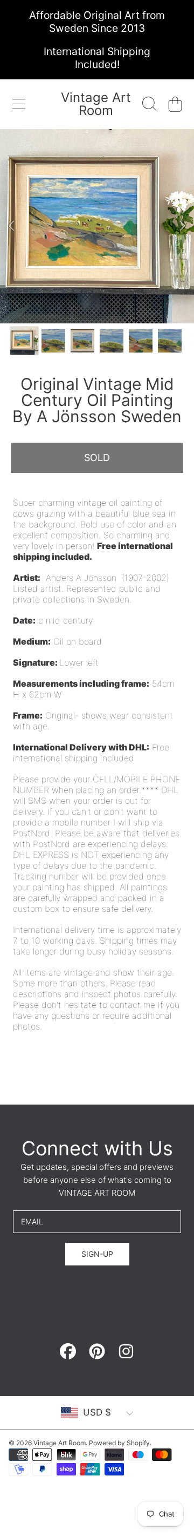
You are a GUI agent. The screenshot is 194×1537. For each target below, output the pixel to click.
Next (182, 226)
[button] (19, 104)
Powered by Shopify (119, 1443)
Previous (11, 226)
